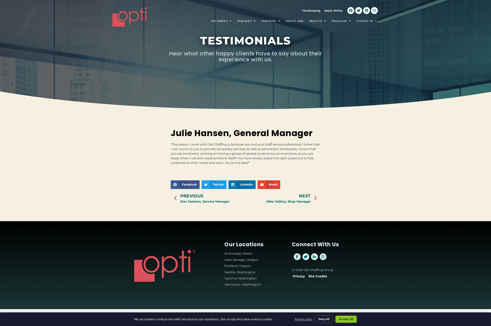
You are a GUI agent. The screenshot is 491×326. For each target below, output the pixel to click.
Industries (272, 22)
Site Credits (317, 276)
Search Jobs (296, 22)
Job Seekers (222, 22)
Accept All (346, 319)
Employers (248, 22)
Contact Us (368, 22)
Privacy (299, 276)
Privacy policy (303, 319)
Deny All (324, 319)
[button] (185, 184)
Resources (342, 22)
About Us (319, 22)
